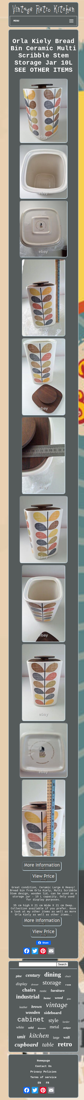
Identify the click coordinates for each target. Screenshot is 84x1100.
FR (47, 1082)
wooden (33, 1012)
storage (52, 982)
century (33, 975)
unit (21, 1036)
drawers (42, 1028)
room (68, 985)
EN (39, 1082)
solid (31, 1027)
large (56, 1037)
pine (19, 976)
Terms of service (43, 1077)
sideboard (52, 1012)
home (47, 998)
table (48, 1044)
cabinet (30, 1020)
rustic (43, 991)
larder (66, 1021)
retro (65, 1044)
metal (54, 1026)
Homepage (43, 1060)
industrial (28, 997)
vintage (56, 1005)
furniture (58, 991)
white (20, 1027)
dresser (35, 984)
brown (36, 1006)
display (21, 984)
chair (68, 976)
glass (69, 999)
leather (23, 1007)
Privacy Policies (43, 1071)
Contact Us (43, 1066)
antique (67, 1027)
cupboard (26, 1044)
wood (59, 998)
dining (52, 974)
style (54, 1020)
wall (66, 1037)
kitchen (39, 1035)
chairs (29, 990)
